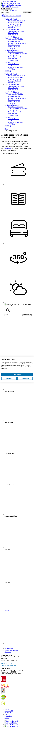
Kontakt (7, 709)
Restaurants (11, 82)
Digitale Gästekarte (14, 96)
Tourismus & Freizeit (11, 74)
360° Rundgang (13, 110)
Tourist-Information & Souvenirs (18, 108)
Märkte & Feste (13, 89)
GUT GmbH (12, 124)
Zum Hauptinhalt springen (8, 1)
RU (15, 7)
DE (3, 7)
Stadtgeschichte (13, 91)
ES (13, 7)
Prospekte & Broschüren (15, 107)
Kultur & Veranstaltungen (12, 84)
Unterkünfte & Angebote (15, 77)
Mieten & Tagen (13, 88)
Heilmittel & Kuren (14, 100)
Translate (14, 10)
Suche (2, 12)
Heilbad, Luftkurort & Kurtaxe (17, 98)
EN (6, 7)
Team (10, 120)
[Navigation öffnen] (5, 14)
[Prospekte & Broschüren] (19, 214)
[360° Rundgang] (19, 273)
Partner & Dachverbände (15, 122)
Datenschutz (8, 716)
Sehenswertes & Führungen (16, 76)
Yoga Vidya (11, 103)
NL (8, 7)
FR (10, 7)
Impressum (8, 712)
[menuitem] (11, 19)
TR (17, 7)
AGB (6, 714)
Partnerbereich (9, 711)
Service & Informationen (12, 105)
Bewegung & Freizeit (14, 81)
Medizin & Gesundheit (15, 101)
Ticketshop (8, 126)
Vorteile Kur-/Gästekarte (15, 95)
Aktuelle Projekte (13, 119)
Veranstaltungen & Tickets (16, 86)
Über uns (7, 117)
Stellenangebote (13, 115)
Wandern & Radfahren (15, 79)
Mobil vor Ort (12, 113)
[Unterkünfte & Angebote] (19, 243)
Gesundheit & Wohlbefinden (13, 93)
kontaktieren (7, 148)
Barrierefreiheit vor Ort (15, 112)
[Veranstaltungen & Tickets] (19, 184)
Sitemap (7, 718)
